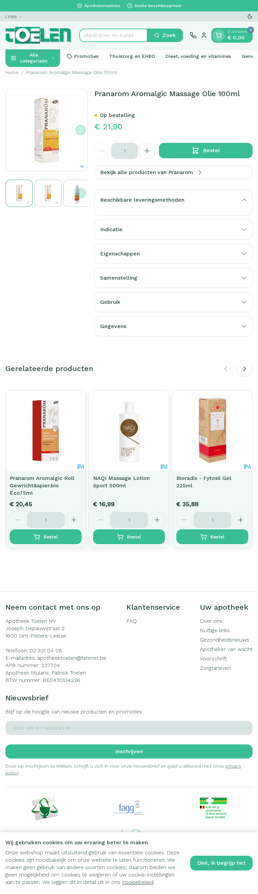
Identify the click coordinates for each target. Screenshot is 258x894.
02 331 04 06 (46, 650)
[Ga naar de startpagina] (39, 35)
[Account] (204, 35)
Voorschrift (213, 658)
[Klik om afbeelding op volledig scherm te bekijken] (46, 130)
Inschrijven (129, 751)
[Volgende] (80, 130)
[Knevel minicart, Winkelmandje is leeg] (219, 35)
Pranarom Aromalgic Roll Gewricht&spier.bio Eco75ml (42, 485)
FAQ (131, 621)
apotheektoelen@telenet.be (71, 658)
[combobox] (113, 35)
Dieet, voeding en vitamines (198, 56)
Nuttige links (215, 630)
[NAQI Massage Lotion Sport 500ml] (129, 431)
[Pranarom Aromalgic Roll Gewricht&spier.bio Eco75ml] (46, 431)
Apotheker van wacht (226, 649)
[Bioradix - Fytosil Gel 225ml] (212, 431)
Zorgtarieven (215, 668)
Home (12, 72)
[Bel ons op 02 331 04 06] (193, 35)
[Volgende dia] (244, 369)
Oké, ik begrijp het (221, 863)
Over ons (211, 621)
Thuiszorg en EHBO (132, 56)
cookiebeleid (138, 882)
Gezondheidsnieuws (224, 640)
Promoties (86, 56)
